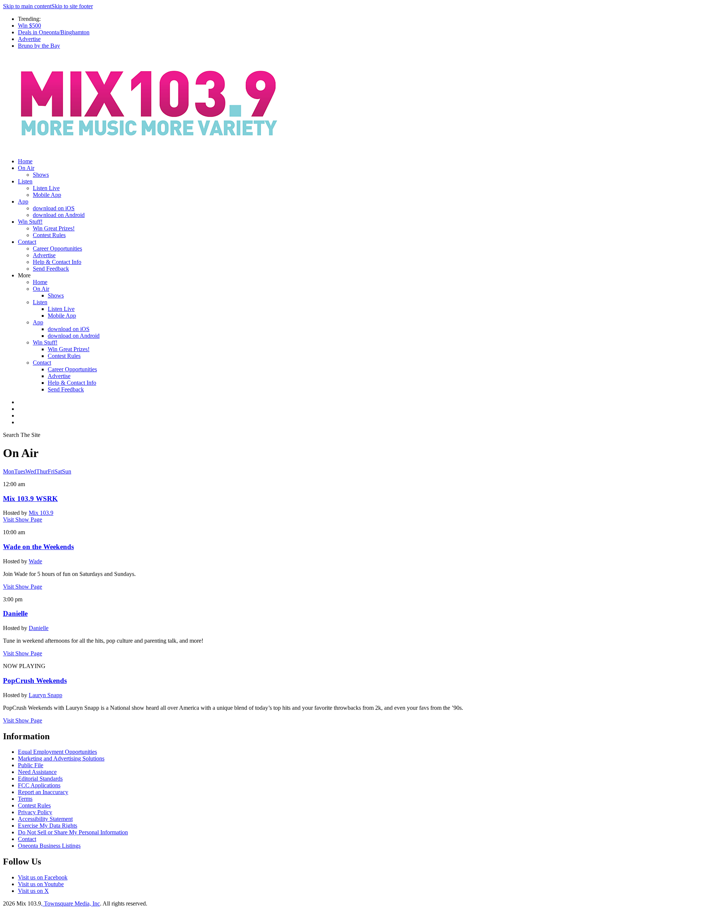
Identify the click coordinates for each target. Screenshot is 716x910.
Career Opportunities (57, 248)
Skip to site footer (72, 6)
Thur (42, 471)
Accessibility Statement (45, 819)
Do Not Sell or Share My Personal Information (73, 832)
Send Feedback (51, 268)
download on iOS (54, 208)
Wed (30, 471)
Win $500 (29, 25)
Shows (41, 174)
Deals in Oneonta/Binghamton (54, 32)
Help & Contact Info (57, 262)
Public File (30, 765)
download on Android (59, 215)
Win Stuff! (30, 221)
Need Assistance (37, 772)
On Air (26, 168)
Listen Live (46, 188)
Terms (25, 799)
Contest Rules (49, 235)
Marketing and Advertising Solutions (61, 758)
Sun (66, 471)
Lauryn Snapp (45, 695)
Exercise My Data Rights (47, 825)
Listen (25, 181)
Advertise (29, 39)
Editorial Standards (40, 778)
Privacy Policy (35, 812)
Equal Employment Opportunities (57, 752)
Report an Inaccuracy (43, 792)
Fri (51, 471)
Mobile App (47, 195)
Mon (8, 471)
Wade (35, 561)
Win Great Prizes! (54, 228)
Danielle (38, 628)
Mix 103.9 (41, 513)
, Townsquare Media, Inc (70, 903)
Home (25, 161)
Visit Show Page (22, 519)
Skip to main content (27, 6)
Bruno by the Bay (39, 45)
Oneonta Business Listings (49, 846)
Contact (27, 242)
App (23, 201)
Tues (19, 471)
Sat (58, 471)
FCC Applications (39, 785)
